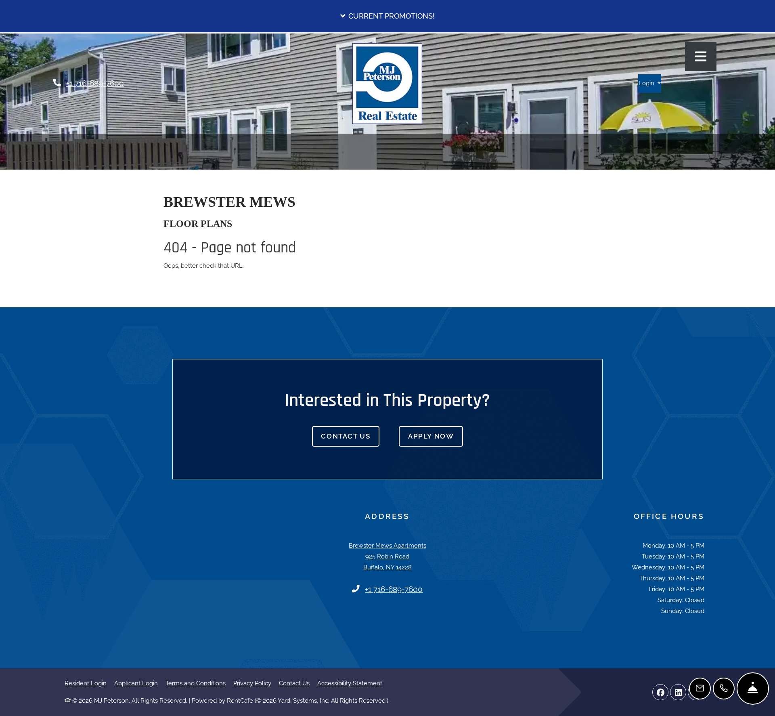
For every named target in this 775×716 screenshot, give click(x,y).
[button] (387, 16)
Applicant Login (136, 683)
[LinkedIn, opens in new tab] (678, 692)
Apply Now (435, 436)
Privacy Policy (252, 683)
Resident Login (86, 683)
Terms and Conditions (195, 683)
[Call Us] (724, 688)
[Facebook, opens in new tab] (660, 692)
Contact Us (345, 436)
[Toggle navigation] (700, 56)
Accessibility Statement (349, 683)
